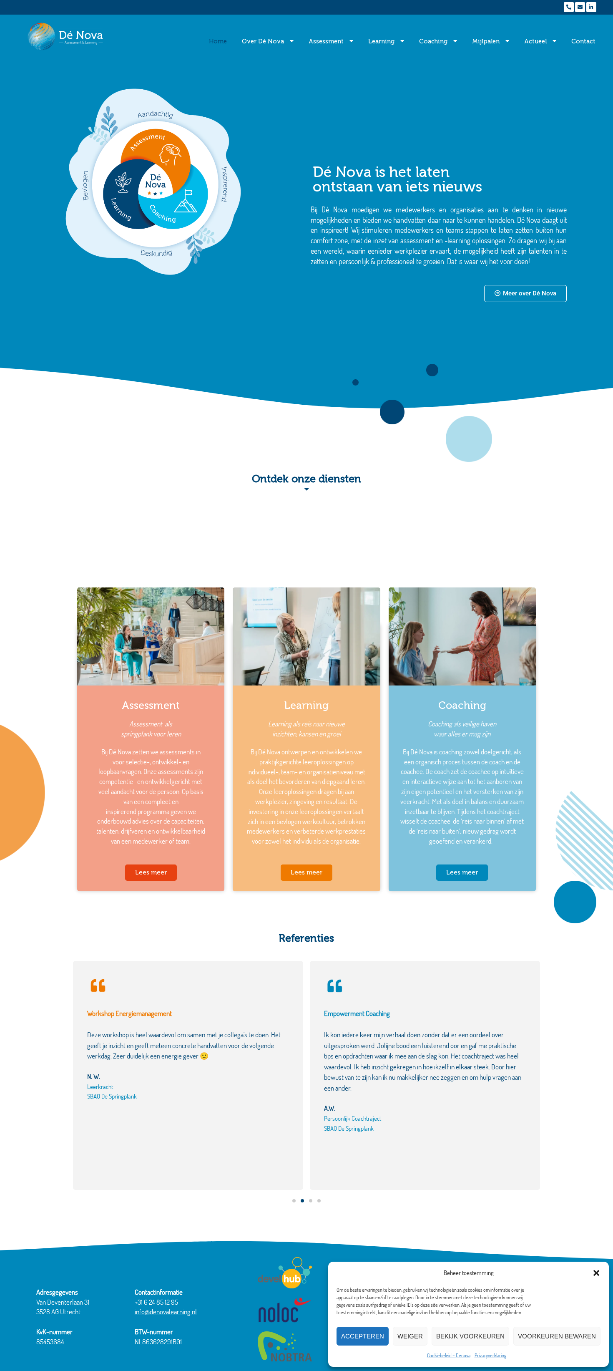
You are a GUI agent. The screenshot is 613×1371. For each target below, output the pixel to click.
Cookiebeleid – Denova (448, 1355)
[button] (596, 1273)
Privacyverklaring (490, 1355)
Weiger (410, 1336)
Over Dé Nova (263, 41)
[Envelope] (580, 7)
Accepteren (362, 1336)
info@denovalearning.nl (166, 1311)
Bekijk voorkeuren (470, 1336)
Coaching (433, 41)
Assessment (326, 41)
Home (218, 41)
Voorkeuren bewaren (557, 1336)
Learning (381, 41)
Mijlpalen (486, 41)
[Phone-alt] (569, 7)
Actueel (535, 41)
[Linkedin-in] (591, 7)
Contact (583, 41)
